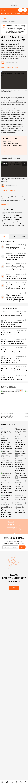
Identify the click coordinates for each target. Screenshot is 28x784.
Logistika (3, 204)
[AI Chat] (21, 782)
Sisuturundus (9, 213)
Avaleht (3, 13)
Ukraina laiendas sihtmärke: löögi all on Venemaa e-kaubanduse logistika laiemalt (11, 324)
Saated (3, 356)
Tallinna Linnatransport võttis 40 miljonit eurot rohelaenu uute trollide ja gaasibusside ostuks (16, 286)
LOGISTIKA (4, 22)
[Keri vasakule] (4, 151)
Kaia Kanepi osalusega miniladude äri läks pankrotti (7, 464)
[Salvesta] (26, 245)
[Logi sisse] (25, 782)
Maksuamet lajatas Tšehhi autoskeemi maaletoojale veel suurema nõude (20, 466)
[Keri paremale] (23, 151)
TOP (7, 293)
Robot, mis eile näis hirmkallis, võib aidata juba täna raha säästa (12, 217)
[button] (10, 547)
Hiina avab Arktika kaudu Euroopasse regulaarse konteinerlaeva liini (6, 444)
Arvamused (17, 13)
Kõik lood (9, 13)
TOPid (23, 13)
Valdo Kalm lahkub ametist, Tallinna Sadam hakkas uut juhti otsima (20, 444)
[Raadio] (12, 782)
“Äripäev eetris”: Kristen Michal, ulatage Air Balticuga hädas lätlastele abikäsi (10, 360)
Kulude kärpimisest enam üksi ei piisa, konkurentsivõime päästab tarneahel (15, 257)
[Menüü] (2, 782)
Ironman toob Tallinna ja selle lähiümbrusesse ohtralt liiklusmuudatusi (6, 488)
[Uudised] (7, 782)
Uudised (8, 245)
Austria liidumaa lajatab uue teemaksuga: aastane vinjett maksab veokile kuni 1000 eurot (16, 268)
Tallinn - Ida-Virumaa (7, 413)
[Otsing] (16, 782)
